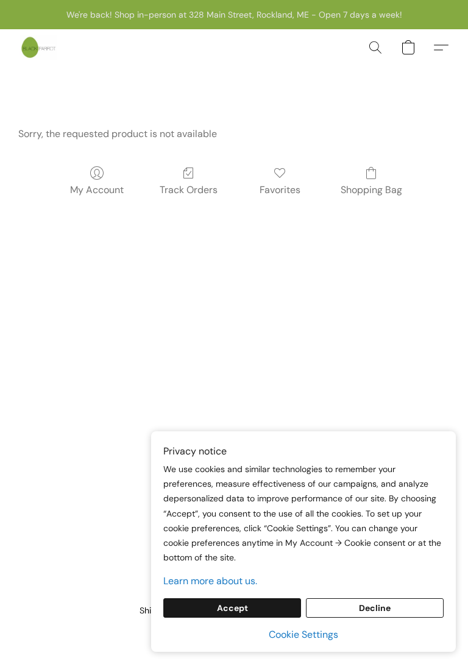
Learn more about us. (210, 580)
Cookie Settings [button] (303, 634)
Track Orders (189, 189)
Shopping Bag (371, 189)
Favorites (280, 189)
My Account (97, 189)
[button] (38, 47)
